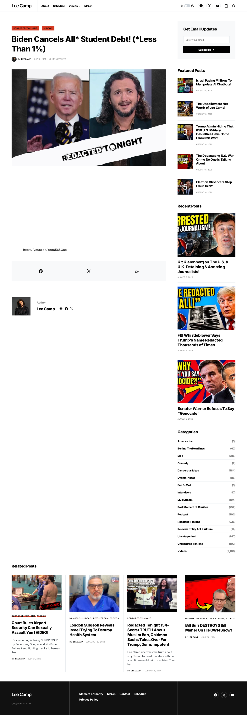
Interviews (184, 492)
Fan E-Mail (184, 485)
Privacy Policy (88, 699)
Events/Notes (186, 477)
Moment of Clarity (91, 694)
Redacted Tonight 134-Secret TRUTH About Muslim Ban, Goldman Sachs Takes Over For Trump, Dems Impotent (148, 635)
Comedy (183, 463)
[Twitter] (209, 6)
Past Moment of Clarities (193, 507)
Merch (111, 694)
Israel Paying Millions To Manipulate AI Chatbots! (214, 82)
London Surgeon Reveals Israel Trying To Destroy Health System (91, 630)
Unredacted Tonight (190, 543)
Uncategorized (187, 536)
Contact (124, 694)
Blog (180, 455)
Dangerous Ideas (188, 470)
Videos (48, 28)
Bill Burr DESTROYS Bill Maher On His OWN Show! (208, 627)
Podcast (183, 514)
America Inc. (186, 441)
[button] (187, 6)
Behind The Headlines (191, 448)
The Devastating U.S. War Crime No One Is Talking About (214, 159)
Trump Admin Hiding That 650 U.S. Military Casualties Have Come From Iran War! (214, 132)
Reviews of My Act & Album (195, 529)
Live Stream (185, 499)
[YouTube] (218, 6)
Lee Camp (21, 5)
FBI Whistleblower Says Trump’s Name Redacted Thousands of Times (200, 340)
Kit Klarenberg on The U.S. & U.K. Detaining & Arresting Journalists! (203, 267)
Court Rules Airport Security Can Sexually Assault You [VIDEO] (32, 628)
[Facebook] (201, 6)
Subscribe (204, 49)
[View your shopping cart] (226, 6)
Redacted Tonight (25, 28)
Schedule (140, 694)
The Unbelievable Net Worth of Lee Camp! (212, 106)
